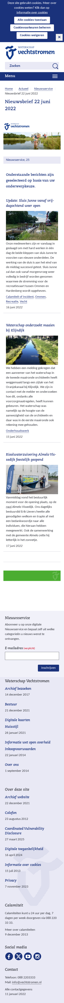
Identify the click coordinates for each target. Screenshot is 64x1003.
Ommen (40, 297)
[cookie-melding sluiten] (59, 37)
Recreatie (12, 301)
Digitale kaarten (17, 720)
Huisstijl (11, 727)
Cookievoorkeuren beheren (32, 27)
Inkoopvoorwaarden (20, 749)
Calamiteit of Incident (20, 297)
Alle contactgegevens (18, 989)
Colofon (11, 813)
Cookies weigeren (32, 35)
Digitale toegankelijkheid (24, 849)
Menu (10, 76)
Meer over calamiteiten (20, 930)
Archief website (17, 797)
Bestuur (11, 704)
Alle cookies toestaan (32, 20)
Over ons (12, 765)
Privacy (11, 880)
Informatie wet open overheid (27, 742)
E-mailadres (20, 648)
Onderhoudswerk (17, 431)
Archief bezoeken (18, 689)
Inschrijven (48, 668)
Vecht (23, 301)
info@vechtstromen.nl (26, 982)
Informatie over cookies (32, 12)
